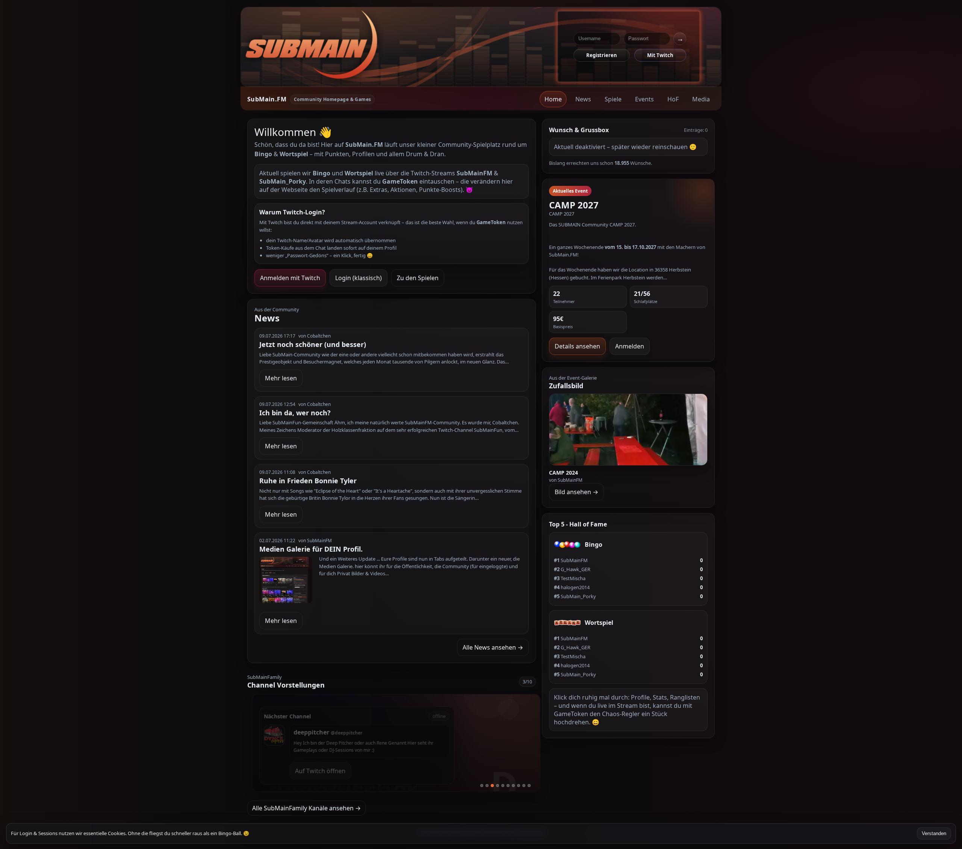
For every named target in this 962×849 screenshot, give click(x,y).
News (583, 99)
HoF (673, 99)
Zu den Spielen (418, 278)
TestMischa (569, 578)
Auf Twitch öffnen (315, 771)
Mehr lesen (281, 378)
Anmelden (629, 346)
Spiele (613, 99)
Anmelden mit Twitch (290, 278)
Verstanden (934, 833)
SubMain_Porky (575, 596)
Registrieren (601, 55)
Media (701, 99)
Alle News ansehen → (493, 647)
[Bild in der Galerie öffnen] (628, 430)
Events (644, 99)
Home (553, 99)
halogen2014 (572, 587)
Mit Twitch (660, 55)
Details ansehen (577, 346)
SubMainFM (571, 560)
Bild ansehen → (576, 492)
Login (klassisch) (358, 278)
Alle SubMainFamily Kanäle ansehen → (306, 808)
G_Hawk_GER (572, 569)
